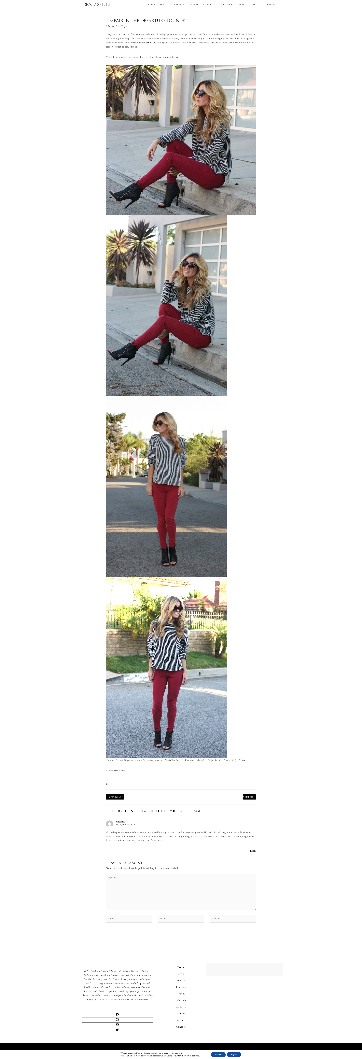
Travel (194, 4)
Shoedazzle (145, 42)
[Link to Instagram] (117, 1020)
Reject (234, 1054)
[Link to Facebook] (117, 1015)
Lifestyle (209, 4)
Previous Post (114, 797)
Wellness (227, 4)
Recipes (179, 4)
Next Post (249, 797)
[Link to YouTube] (117, 1025)
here (138, 760)
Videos (243, 4)
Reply (253, 851)
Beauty (165, 4)
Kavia (120, 42)
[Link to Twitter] (117, 1031)
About (256, 4)
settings (195, 1056)
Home (181, 967)
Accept (218, 1054)
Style (151, 4)
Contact (272, 4)
